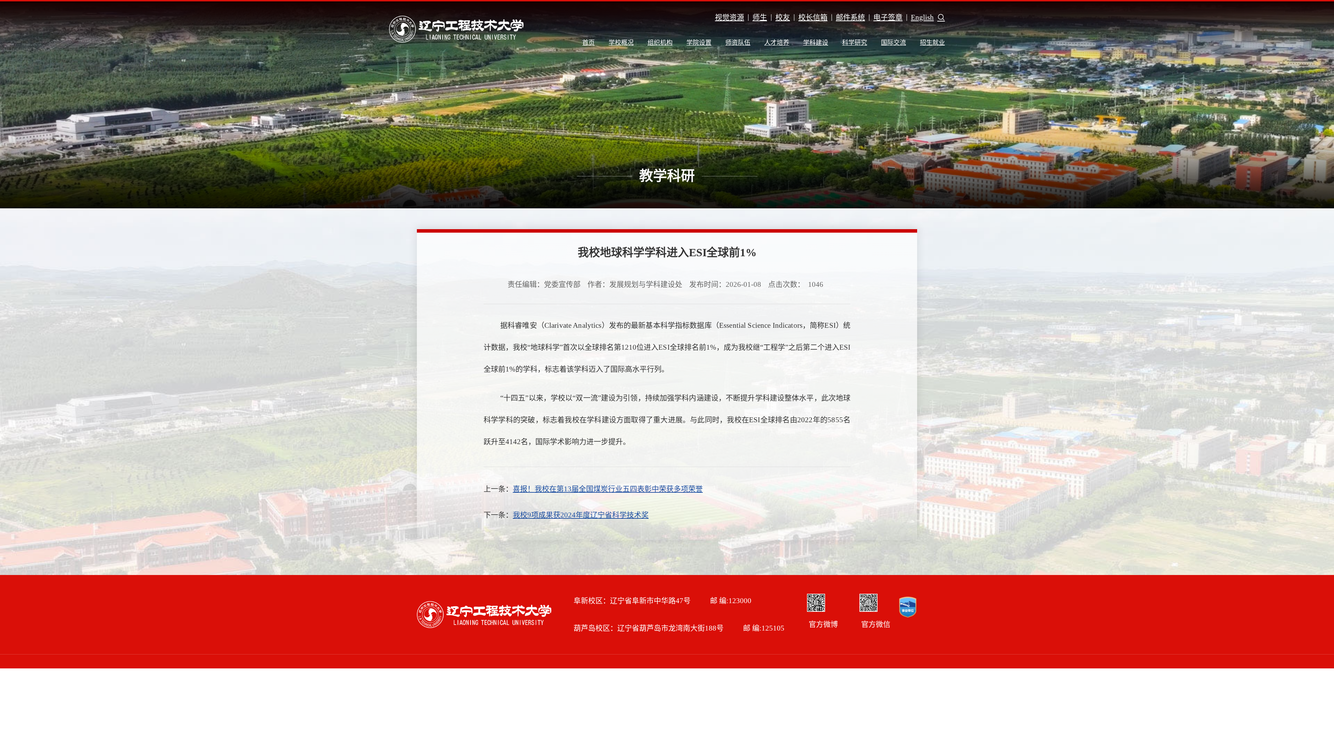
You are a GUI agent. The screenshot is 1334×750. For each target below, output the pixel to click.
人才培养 (776, 42)
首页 (588, 42)
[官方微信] (868, 603)
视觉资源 (729, 17)
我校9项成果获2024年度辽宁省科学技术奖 (581, 515)
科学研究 (854, 42)
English (922, 17)
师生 (759, 17)
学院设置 (698, 42)
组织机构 (660, 42)
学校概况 (621, 42)
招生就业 (932, 42)
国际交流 (893, 42)
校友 (782, 17)
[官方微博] (816, 603)
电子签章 (888, 17)
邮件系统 (850, 17)
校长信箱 (812, 17)
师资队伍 (737, 42)
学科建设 (815, 42)
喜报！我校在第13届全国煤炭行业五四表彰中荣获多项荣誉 (608, 489)
